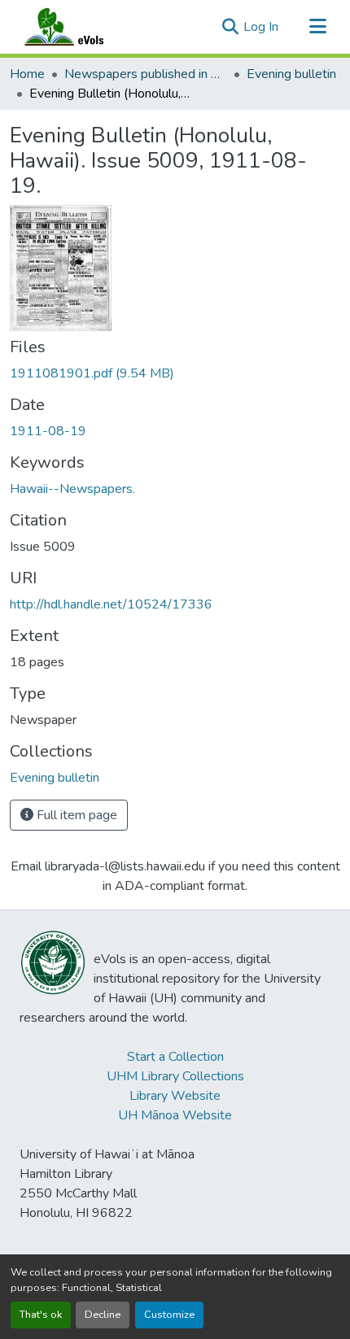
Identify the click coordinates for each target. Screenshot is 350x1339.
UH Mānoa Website (175, 1115)
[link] (175, 373)
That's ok (41, 1314)
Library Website (175, 1096)
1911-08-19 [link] (48, 431)
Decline (102, 1314)
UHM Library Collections (175, 1076)
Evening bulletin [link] (291, 74)
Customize (169, 1314)
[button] (80, 27)
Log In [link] (260, 27)
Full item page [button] (75, 815)
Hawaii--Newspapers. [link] (72, 489)
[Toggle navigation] (317, 26)
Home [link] (27, 74)
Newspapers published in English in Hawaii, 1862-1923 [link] (145, 74)
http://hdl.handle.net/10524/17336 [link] (111, 604)
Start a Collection (175, 1057)
